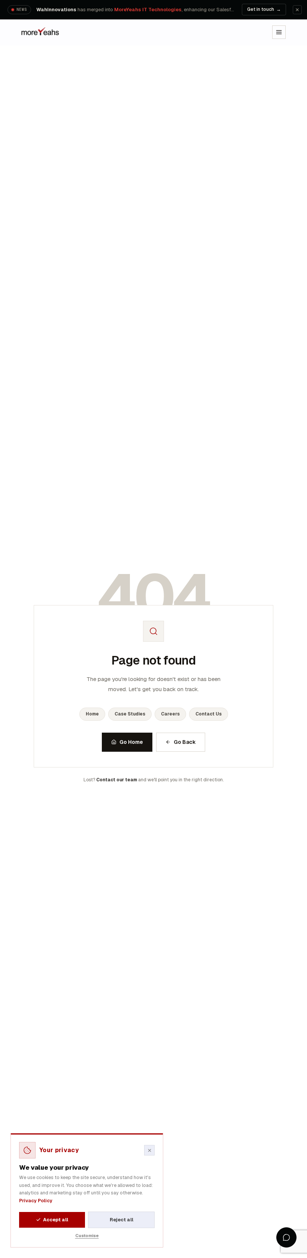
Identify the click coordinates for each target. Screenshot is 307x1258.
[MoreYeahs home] (40, 32)
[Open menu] (279, 32)
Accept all (55, 1219)
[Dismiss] (297, 9)
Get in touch (264, 9)
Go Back (185, 742)
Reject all (121, 1219)
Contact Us (208, 714)
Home (92, 714)
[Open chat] (286, 1237)
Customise (87, 1235)
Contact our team (116, 780)
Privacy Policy (35, 1200)
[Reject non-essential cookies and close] (149, 1150)
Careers (170, 714)
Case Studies (130, 714)
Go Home (131, 742)
